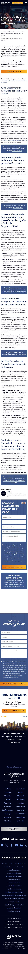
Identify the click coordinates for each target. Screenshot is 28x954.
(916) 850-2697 (14, 742)
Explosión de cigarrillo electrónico (14, 905)
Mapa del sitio (19, 949)
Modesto (7, 796)
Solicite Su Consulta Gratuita (14, 710)
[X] (6, 845)
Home (1, 31)
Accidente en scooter (14, 879)
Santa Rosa (20, 817)
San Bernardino (7, 810)
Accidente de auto (20, 895)
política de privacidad (18, 675)
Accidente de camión (14, 883)
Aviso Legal (8, 947)
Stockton (7, 821)
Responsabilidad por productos (14, 898)
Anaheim (7, 789)
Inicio (9, 918)
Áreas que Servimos (14, 921)
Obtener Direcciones (14, 767)
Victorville (20, 821)
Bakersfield (20, 789)
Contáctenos (18, 927)
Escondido (7, 792)
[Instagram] (16, 845)
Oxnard (7, 799)
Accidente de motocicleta (14, 886)
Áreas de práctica (11, 924)
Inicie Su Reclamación (14, 71)
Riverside (7, 806)
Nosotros (17, 918)
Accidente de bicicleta (14, 889)
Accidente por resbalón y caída (14, 867)
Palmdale (7, 803)
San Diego (7, 814)
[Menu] (25, 3)
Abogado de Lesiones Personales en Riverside (14, 31)
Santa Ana (7, 817)
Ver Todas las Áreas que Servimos (14, 829)
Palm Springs (20, 799)
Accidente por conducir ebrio (14, 892)
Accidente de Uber (8, 864)
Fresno (20, 792)
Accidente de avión (8, 895)
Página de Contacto (8, 560)
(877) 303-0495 (17, 150)
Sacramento (20, 806)
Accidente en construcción (14, 876)
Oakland (20, 796)
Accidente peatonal (14, 911)
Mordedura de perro (14, 870)
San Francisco (21, 814)
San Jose (20, 810)
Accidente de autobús (14, 908)
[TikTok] (26, 845)
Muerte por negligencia (14, 873)
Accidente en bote (14, 902)
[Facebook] (11, 845)
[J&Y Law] (5, 3)
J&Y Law (21, 943)
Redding (21, 803)
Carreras (8, 927)
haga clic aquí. (16, 677)
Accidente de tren (20, 864)
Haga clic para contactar (12, 288)
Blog (21, 924)
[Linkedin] (21, 845)
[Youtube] (1, 845)
